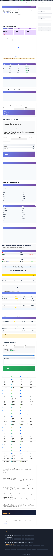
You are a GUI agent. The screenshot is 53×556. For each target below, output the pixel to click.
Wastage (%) (4, 140)
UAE (10, 535)
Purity (26, 107)
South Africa (19, 542)
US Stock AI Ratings (7, 549)
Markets (40, 2)
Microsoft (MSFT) (24, 549)
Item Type (26, 345)
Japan (31, 542)
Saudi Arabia (19, 535)
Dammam (41, 9)
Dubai (48, 25)
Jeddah (41, 30)
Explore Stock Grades (6, 513)
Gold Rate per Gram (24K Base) (8, 349)
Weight (4, 107)
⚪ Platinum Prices (28, 2)
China (29, 535)
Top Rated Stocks (39, 549)
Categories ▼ (49, 2)
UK (12, 535)
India (5, 535)
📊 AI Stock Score (44, 2)
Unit (14, 107)
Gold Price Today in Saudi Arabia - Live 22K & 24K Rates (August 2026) (12, 519)
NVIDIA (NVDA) (29, 549)
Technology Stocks (45, 549)
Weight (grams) (5, 137)
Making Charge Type (22, 137)
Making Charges (30, 137)
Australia (23, 535)
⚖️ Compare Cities (17, 2)
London (41, 27)
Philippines (32, 535)
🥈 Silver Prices (23, 2)
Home (9, 2)
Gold (8, 28)
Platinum (30, 28)
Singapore (41, 25)
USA (8, 535)
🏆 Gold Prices (12, 2)
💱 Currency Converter (35, 2)
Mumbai (48, 27)
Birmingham (48, 30)
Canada (26, 535)
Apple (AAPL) (18, 549)
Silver (19, 28)
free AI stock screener (19, 499)
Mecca (48, 9)
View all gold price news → (6, 523)
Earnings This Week (13, 549)
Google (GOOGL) (34, 549)
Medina (41, 11)
